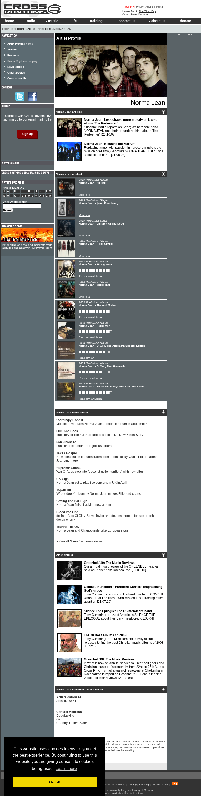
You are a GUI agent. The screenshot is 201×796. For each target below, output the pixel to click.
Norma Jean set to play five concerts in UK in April (91, 481)
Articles (12, 49)
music (53, 21)
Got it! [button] (55, 782)
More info (84, 194)
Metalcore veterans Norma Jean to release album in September (101, 422)
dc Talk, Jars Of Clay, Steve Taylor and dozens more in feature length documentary (105, 515)
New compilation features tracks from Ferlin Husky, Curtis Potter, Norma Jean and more (107, 456)
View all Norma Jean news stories (81, 541)
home (9, 21)
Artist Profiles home (20, 43)
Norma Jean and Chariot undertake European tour (92, 528)
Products (13, 55)
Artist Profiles (39, 29)
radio (31, 21)
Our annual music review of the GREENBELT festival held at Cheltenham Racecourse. (121, 566)
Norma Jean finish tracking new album (83, 503)
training (96, 21)
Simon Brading (139, 14)
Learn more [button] (66, 768)
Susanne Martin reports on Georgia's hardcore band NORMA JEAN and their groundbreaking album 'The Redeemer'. (121, 127)
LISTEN (128, 7)
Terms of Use (161, 784)
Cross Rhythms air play (22, 61)
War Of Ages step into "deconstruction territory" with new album (100, 470)
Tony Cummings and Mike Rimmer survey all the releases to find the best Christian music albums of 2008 (124, 640)
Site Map (144, 784)
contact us (127, 21)
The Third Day (147, 11)
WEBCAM (143, 7)
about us (158, 21)
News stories (15, 66)
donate (185, 21)
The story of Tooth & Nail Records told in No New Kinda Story (99, 433)
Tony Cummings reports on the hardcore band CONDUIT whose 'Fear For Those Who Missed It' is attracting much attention (124, 594)
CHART (158, 7)
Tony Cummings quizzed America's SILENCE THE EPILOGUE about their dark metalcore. (119, 614)
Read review (86, 276)
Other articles (16, 72)
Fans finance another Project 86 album (84, 444)
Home (21, 29)
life (74, 21)
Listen (98, 276)
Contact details (17, 78)
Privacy (132, 784)
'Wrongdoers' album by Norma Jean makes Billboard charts (98, 492)
